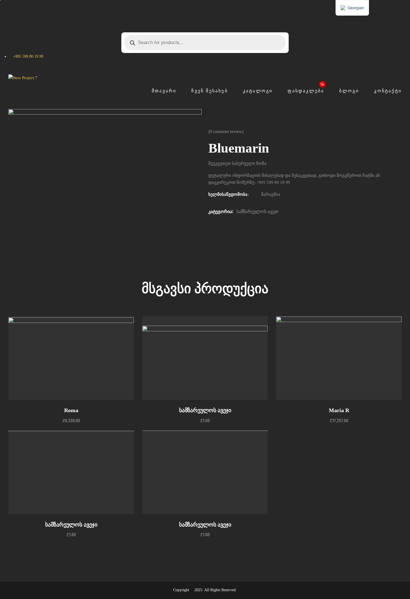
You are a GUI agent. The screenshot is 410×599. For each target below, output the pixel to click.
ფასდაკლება (306, 90)
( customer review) (225, 131)
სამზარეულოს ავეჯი (257, 211)
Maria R (339, 410)
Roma (71, 410)
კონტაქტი (388, 90)
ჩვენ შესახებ (209, 90)
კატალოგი (258, 90)
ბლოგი (349, 90)
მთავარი (164, 90)
